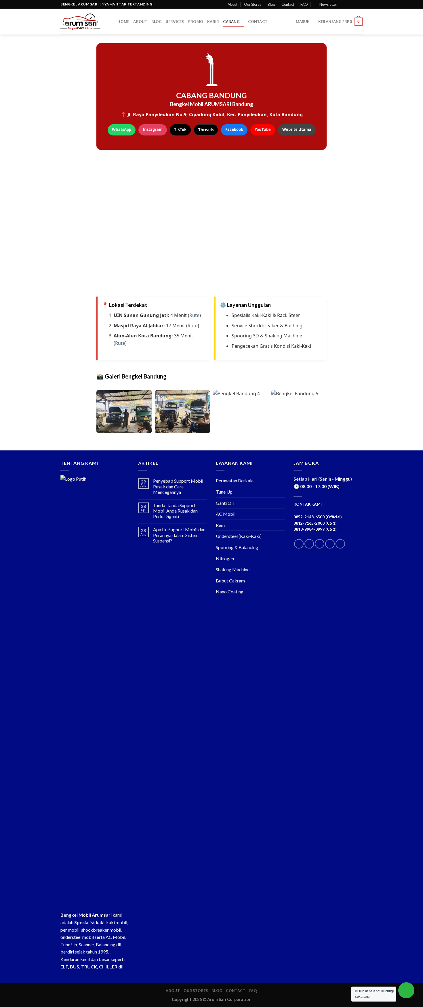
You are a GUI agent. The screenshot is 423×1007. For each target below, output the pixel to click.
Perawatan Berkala (235, 480)
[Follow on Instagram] (348, 4)
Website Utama (296, 129)
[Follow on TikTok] (319, 544)
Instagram (153, 129)
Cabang (231, 21)
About (232, 4)
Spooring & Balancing (237, 547)
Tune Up (224, 491)
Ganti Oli (225, 503)
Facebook (234, 129)
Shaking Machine (232, 569)
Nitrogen (225, 558)
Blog (271, 4)
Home (123, 21)
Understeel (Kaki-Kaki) (239, 536)
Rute (194, 315)
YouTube (263, 129)
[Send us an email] (359, 4)
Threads (206, 129)
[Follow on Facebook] (343, 4)
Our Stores (252, 4)
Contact (287, 4)
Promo (195, 21)
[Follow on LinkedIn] (330, 544)
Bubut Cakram (230, 580)
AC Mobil (225, 514)
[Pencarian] (111, 21)
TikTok (180, 129)
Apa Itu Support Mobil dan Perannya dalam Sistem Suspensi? (179, 535)
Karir (213, 21)
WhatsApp (121, 129)
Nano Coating (229, 591)
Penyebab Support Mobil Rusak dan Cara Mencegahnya (178, 486)
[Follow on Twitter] (354, 4)
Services (175, 21)
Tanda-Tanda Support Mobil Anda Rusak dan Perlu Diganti (175, 510)
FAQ (304, 4)
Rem (220, 525)
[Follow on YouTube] (340, 544)
